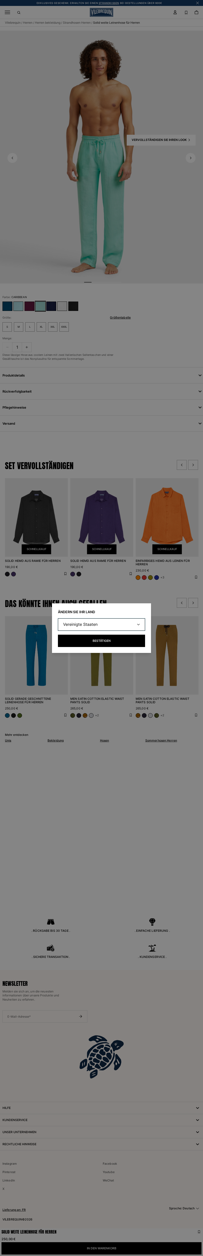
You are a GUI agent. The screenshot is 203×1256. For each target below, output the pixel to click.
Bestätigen (102, 641)
